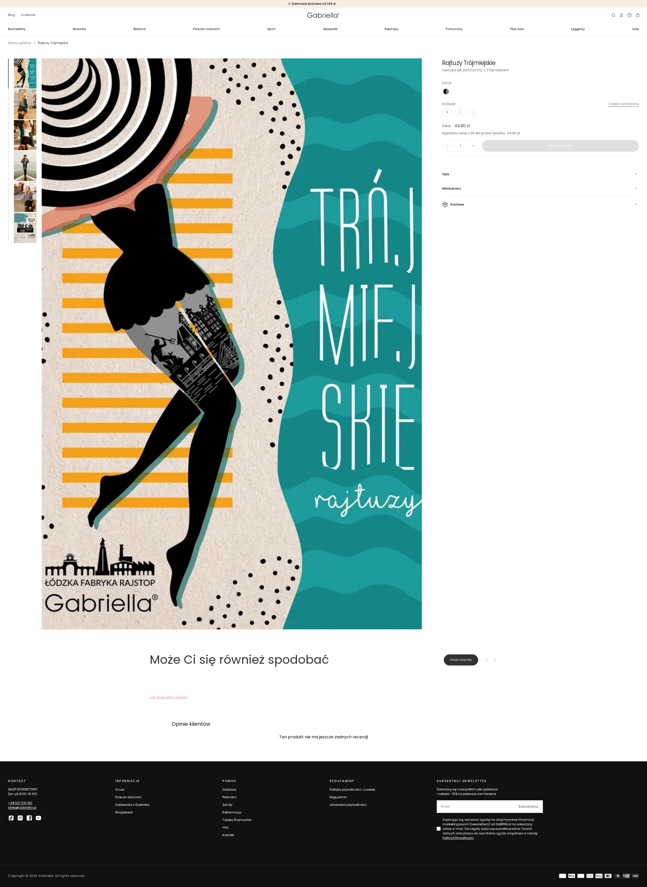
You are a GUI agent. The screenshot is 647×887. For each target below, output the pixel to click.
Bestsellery (17, 29)
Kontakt (228, 835)
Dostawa (229, 789)
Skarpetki (330, 29)
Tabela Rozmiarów (236, 820)
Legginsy (578, 29)
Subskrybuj (529, 806)
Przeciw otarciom (206, 29)
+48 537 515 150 (20, 803)
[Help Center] (629, 15)
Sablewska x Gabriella (132, 805)
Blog (11, 15)
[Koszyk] (637, 15)
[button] (613, 15)
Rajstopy (391, 29)
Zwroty (227, 805)
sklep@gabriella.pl (22, 807)
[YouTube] (38, 818)
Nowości (79, 29)
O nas (119, 789)
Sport (271, 29)
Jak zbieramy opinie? (169, 697)
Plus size (517, 29)
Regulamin (338, 797)
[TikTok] (11, 818)
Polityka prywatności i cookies (352, 789)
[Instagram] (20, 818)
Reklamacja (231, 812)
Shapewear (124, 812)
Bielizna (139, 29)
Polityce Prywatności (458, 838)
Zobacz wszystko (461, 660)
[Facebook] (29, 818)
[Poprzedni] (486, 659)
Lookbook (28, 15)
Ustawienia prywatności (348, 805)
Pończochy (454, 29)
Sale (635, 29)
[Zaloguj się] (621, 15)
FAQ (225, 827)
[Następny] (494, 659)
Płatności (229, 797)
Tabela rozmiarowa (624, 104)
